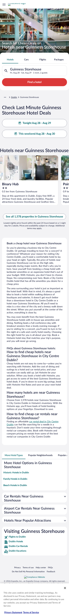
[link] (34, 537)
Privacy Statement (13, 612)
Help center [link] (41, 567)
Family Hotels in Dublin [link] (15, 479)
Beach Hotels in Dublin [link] (15, 485)
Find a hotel (34, 82)
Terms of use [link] (28, 567)
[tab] (10, 59)
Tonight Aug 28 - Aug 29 (37, 123)
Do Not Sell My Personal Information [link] (28, 571)
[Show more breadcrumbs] (5, 97)
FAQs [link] (50, 567)
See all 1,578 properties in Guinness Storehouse (34, 216)
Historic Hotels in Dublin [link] (16, 472)
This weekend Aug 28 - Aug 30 (37, 133)
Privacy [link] (17, 567)
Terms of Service (31, 612)
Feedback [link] (51, 571)
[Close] (65, 588)
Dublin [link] (14, 97)
